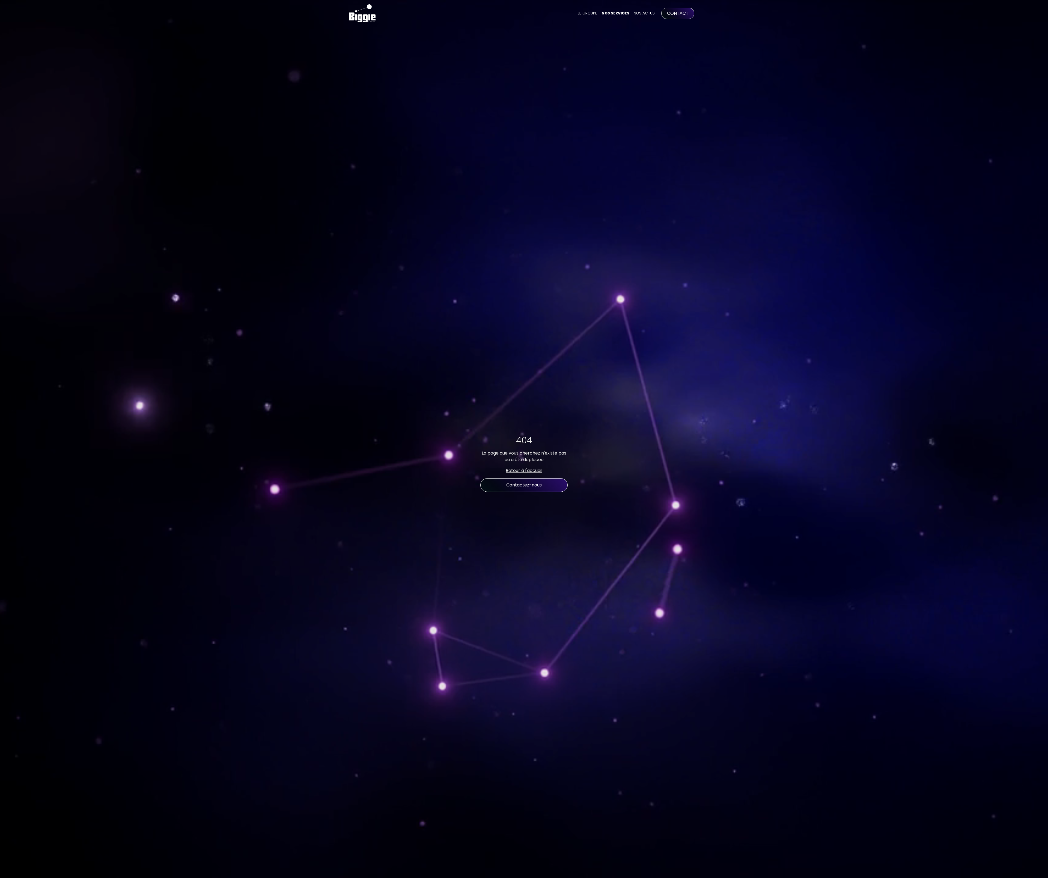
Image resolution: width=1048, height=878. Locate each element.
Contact (678, 13)
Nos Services (615, 13)
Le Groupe (587, 13)
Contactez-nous (524, 485)
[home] (362, 13)
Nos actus (644, 13)
